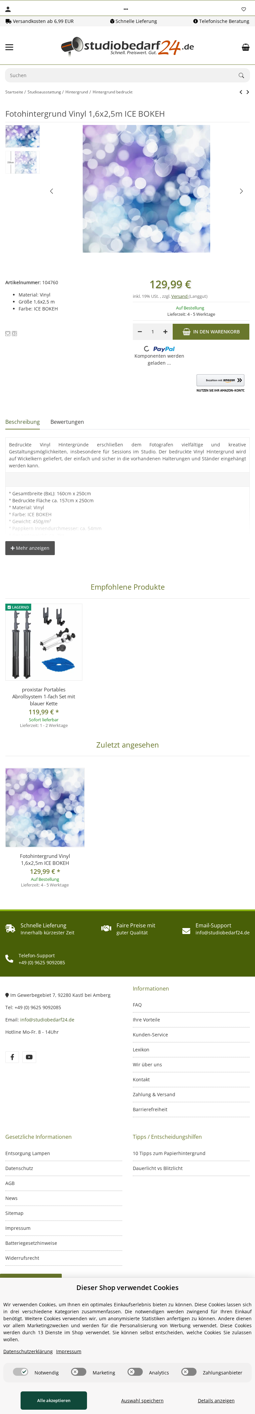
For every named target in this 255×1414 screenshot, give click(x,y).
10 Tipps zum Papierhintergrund (169, 1153)
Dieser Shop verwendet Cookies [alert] (127, 1287)
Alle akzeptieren (53, 1400)
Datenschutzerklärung (28, 1351)
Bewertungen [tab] (67, 421)
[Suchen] (244, 75)
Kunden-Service (150, 1034)
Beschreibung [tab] (22, 421)
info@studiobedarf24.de (47, 1019)
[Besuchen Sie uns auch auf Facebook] (12, 1057)
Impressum (18, 1228)
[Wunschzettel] (243, 9)
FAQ (137, 1005)
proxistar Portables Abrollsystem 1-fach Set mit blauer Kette (43, 696)
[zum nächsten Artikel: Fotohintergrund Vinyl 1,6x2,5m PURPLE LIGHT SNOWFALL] (248, 92)
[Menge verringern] (140, 331)
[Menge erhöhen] (165, 331)
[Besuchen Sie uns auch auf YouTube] (29, 1057)
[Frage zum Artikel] (14, 333)
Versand (180, 296)
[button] (125, 9)
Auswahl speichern (142, 1400)
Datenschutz (19, 1168)
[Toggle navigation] (9, 47)
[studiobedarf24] (127, 47)
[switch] (20, 1372)
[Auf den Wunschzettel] (7, 333)
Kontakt (141, 1079)
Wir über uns (147, 1064)
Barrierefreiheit (150, 1109)
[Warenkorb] (246, 47)
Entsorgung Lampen (27, 1153)
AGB (10, 1183)
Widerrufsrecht (22, 1258)
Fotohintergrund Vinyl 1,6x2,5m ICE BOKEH (45, 859)
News (11, 1198)
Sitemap (14, 1213)
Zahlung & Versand (154, 1094)
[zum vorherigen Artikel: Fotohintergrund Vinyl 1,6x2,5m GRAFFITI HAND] (241, 92)
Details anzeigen (216, 1400)
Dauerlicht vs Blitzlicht (158, 1168)
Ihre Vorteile (146, 1019)
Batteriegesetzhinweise (31, 1243)
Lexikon (141, 1049)
